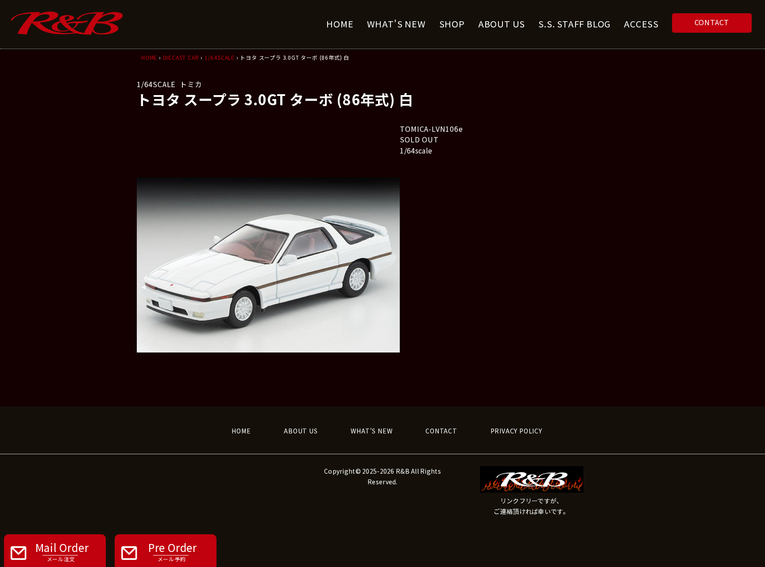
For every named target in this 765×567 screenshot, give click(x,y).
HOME (149, 57)
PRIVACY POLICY (516, 430)
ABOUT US (300, 430)
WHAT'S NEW (371, 430)
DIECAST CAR (181, 57)
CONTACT (712, 22)
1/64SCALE (220, 57)
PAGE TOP (739, 541)
